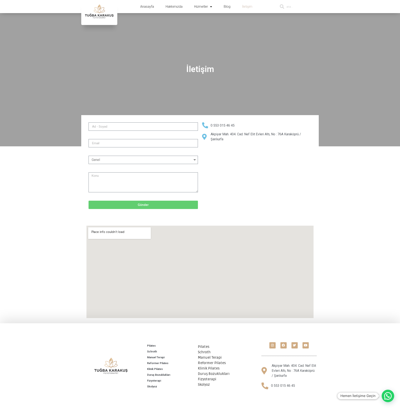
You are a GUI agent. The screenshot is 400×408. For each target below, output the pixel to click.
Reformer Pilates (157, 363)
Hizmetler (201, 7)
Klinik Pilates (155, 369)
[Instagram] (272, 345)
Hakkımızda (174, 7)
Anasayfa (147, 7)
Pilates (151, 345)
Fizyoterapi (154, 380)
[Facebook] (283, 345)
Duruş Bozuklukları (158, 374)
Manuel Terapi (156, 357)
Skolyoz (152, 386)
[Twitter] (294, 345)
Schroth (152, 351)
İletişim (247, 7)
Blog (227, 7)
